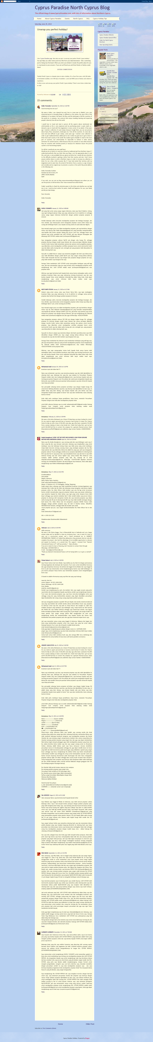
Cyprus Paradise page (46, 58)
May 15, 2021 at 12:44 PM (56, 716)
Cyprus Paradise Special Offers (108, 37)
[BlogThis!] (65, 94)
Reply (43, 202)
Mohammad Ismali (46, 367)
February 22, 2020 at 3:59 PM (57, 417)
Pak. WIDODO (45, 795)
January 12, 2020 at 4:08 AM (60, 208)
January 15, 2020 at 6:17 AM (61, 289)
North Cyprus (78, 19)
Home (39, 19)
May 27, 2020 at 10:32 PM (56, 472)
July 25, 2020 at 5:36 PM (61, 645)
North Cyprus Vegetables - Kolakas (110, 55)
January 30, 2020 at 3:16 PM (60, 367)
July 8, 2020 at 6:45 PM (53, 528)
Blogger (87, 1038)
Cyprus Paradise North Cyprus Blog (72, 7)
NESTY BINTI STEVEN (47, 289)
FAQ (87, 19)
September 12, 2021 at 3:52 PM (58, 853)
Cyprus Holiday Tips (100, 19)
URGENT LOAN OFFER (47, 645)
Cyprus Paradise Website (107, 35)
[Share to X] (66, 94)
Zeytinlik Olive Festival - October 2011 (112, 72)
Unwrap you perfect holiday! (109, 114)
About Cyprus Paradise (53, 19)
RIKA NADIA (44, 853)
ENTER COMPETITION (64, 69)
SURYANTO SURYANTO (47, 932)
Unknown (44, 528)
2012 (101, 119)
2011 (101, 122)
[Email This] (63, 94)
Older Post (90, 1024)
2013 (101, 109)
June (103, 111)
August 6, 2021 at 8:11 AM (57, 795)
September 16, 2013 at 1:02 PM (60, 106)
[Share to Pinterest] (70, 94)
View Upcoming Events (106, 45)
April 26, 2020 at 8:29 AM (69, 439)
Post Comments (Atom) (49, 1028)
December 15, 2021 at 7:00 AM (63, 932)
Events (67, 19)
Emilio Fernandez (46, 106)
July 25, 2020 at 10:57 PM (59, 666)
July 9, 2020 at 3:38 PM (56, 560)
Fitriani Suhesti (45, 560)
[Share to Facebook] (68, 94)
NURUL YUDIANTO (46, 208)
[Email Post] (59, 94)
